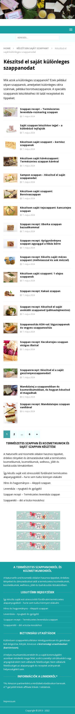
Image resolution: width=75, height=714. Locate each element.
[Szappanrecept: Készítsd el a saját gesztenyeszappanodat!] (10, 373)
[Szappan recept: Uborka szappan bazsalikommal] (10, 227)
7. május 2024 (28, 116)
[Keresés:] (37, 37)
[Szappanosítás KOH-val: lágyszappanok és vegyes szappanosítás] (10, 328)
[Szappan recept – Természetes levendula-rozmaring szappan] (10, 112)
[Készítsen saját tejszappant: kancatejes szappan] (10, 210)
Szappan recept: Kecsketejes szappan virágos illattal (44, 343)
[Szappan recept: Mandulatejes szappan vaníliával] (10, 413)
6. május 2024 (28, 397)
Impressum (9, 701)
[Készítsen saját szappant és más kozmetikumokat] (37, 17)
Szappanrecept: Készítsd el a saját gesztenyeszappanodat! (42, 371)
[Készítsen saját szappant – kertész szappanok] (10, 145)
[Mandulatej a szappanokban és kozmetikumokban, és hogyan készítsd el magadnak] (10, 390)
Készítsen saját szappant (33, 48)
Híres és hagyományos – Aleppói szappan (27, 483)
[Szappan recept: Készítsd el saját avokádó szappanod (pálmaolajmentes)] (10, 310)
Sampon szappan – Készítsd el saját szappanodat (42, 176)
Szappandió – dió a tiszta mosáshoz (23, 500)
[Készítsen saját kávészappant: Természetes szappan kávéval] (10, 161)
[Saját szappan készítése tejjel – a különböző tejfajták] (10, 128)
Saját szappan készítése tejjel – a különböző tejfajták (41, 127)
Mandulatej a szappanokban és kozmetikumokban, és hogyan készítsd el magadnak (45, 389)
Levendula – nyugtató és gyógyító (22, 488)
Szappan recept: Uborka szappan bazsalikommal (41, 225)
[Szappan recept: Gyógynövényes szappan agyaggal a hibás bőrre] (10, 243)
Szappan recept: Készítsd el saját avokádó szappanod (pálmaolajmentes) (45, 308)
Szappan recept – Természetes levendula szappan (31, 494)
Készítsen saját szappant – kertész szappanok (42, 143)
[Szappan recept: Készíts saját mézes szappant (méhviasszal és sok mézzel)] (10, 260)
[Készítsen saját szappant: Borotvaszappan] (10, 194)
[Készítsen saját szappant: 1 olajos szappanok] (10, 277)
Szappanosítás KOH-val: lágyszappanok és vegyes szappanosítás (45, 326)
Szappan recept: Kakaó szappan (40, 291)
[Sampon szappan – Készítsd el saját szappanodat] (10, 178)
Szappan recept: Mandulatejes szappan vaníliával (45, 405)
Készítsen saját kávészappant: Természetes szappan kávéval (39, 160)
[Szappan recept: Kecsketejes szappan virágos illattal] (10, 350)
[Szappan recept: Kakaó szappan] (10, 294)
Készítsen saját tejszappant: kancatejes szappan (45, 209)
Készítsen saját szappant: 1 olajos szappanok (41, 275)
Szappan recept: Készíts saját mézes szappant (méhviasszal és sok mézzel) (44, 258)
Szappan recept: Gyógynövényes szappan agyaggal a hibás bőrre (40, 242)
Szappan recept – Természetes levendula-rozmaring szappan (39, 110)
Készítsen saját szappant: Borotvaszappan (36, 193)
